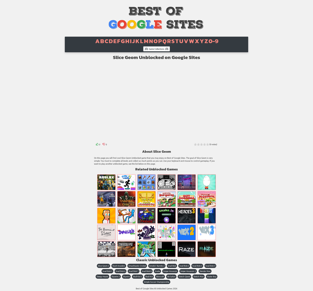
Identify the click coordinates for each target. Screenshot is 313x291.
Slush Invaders (118, 266)
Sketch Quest (184, 276)
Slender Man (205, 271)
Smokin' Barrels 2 (157, 266)
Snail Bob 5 (107, 271)
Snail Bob (172, 266)
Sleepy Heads (102, 276)
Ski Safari (171, 276)
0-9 (213, 41)
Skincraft (160, 276)
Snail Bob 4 (210, 266)
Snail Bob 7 (134, 271)
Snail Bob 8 (147, 271)
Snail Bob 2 (184, 266)
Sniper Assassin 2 (188, 271)
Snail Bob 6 (120, 271)
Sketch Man (198, 276)
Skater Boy (211, 276)
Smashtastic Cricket (137, 266)
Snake (157, 271)
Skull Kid (149, 276)
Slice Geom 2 (103, 266)
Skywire (126, 276)
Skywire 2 (116, 276)
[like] (97, 145)
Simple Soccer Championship (156, 282)
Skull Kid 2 (137, 276)
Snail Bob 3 (197, 266)
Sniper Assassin (170, 271)
